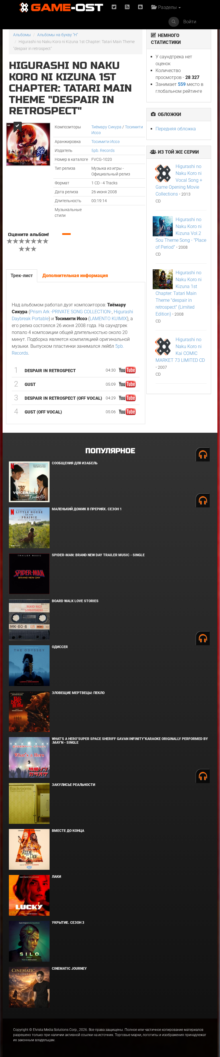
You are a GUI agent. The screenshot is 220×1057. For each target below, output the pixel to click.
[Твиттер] (114, 7)
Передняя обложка (176, 129)
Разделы (167, 7)
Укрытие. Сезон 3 (68, 923)
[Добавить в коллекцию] (17, 127)
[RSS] (127, 7)
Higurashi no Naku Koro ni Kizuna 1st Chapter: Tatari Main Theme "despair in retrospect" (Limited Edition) (179, 293)
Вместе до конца (68, 831)
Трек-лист (22, 275)
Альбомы (22, 34)
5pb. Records (103, 150)
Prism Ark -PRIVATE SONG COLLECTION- (71, 311)
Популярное (110, 451)
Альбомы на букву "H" (57, 34)
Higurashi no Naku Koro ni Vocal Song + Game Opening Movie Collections (179, 180)
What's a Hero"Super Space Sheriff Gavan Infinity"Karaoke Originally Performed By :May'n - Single (130, 741)
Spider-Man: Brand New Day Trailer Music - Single (98, 555)
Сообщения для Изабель (74, 463)
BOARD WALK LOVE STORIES (75, 601)
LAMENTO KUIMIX (108, 318)
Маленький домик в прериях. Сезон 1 (87, 509)
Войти (189, 21)
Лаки (56, 877)
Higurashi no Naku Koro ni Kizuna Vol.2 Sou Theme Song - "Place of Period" (181, 233)
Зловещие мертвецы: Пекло (78, 693)
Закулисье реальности (73, 785)
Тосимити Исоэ (105, 141)
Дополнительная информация (75, 275)
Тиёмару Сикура (106, 127)
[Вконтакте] (140, 7)
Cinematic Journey (69, 969)
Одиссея (60, 647)
